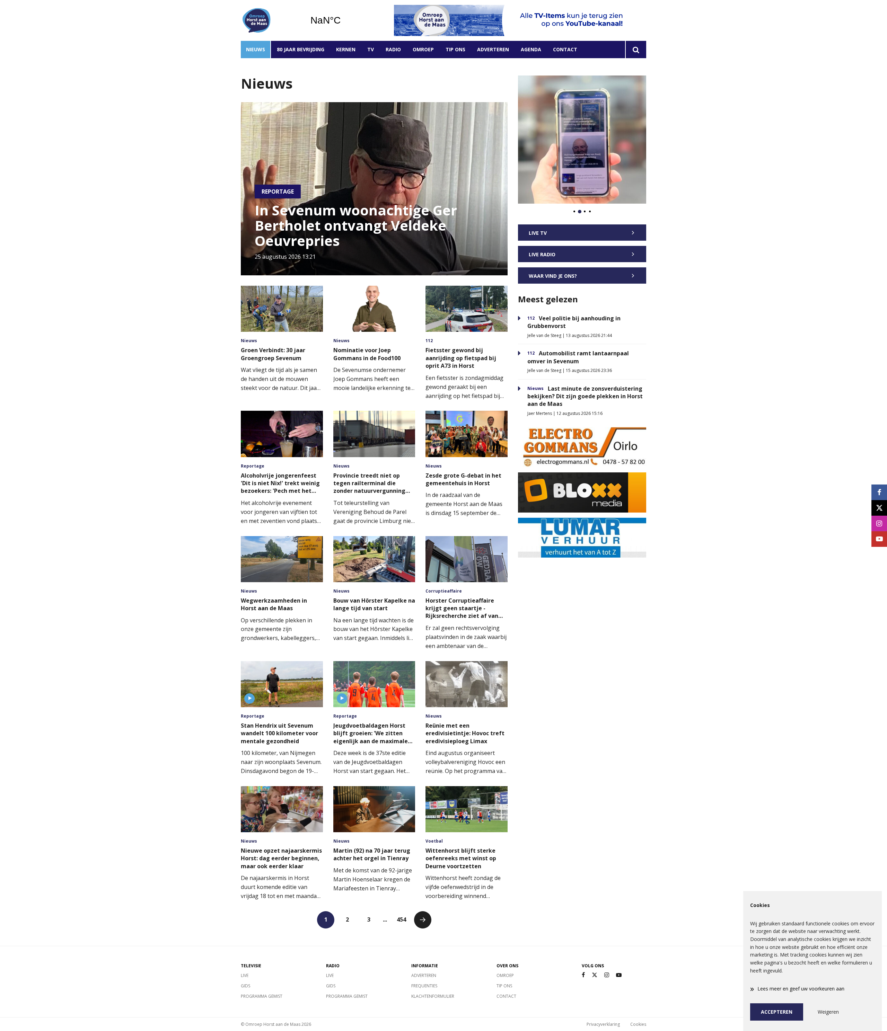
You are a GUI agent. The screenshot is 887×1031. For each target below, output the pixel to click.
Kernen (345, 49)
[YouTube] (619, 975)
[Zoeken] (635, 49)
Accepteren (776, 1011)
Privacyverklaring (603, 1024)
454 (401, 919)
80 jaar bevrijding (300, 49)
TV (370, 49)
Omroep (423, 49)
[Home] (270, 20)
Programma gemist (261, 996)
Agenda (531, 49)
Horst (343, 20)
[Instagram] (606, 975)
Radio (393, 49)
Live (244, 975)
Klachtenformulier (432, 996)
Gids (245, 986)
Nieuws (255, 49)
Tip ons (455, 49)
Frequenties (424, 986)
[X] (594, 975)
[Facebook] (583, 975)
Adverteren (493, 49)
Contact (565, 49)
